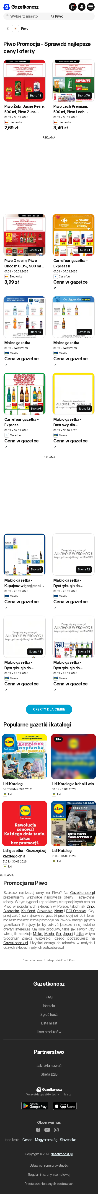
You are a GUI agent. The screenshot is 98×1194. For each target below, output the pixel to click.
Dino (90, 906)
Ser (58, 933)
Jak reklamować (49, 1065)
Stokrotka (44, 911)
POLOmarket (76, 911)
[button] (81, 7)
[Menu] (91, 7)
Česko (27, 1139)
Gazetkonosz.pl (82, 892)
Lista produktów (49, 1031)
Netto (58, 911)
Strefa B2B (49, 1074)
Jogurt (68, 933)
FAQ (49, 997)
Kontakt (49, 1005)
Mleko (37, 933)
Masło (49, 933)
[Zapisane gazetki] (73, 7)
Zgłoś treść (48, 1014)
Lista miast (49, 1023)
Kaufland (28, 911)
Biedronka (11, 911)
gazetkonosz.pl (61, 1154)
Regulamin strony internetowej (49, 1174)
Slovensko (68, 1139)
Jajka (79, 933)
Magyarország (46, 1139)
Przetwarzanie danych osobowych (49, 1184)
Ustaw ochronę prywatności (49, 1165)
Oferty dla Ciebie (49, 709)
